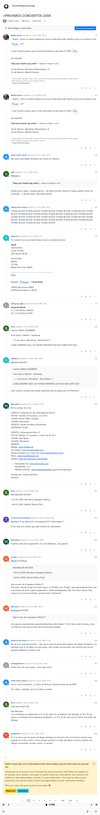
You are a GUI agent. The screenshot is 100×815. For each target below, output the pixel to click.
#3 (96, 155)
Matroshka (15, 404)
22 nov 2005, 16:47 (47, 518)
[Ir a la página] (56, 800)
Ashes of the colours (19, 155)
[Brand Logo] (7, 6)
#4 (96, 172)
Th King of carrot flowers (20, 518)
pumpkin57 (15, 734)
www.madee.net (25, 447)
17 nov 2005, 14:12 (43, 155)
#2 (96, 95)
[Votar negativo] (90, 88)
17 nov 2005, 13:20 (39, 35)
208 (62, 800)
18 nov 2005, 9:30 (39, 304)
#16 (96, 640)
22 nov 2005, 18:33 (35, 607)
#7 (96, 304)
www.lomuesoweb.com (33, 450)
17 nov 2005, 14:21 (43, 207)
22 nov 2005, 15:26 (31, 491)
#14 (96, 557)
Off (5, 21)
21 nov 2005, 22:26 (36, 404)
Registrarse (10, 791)
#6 (96, 236)
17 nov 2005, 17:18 (35, 236)
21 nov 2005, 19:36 (36, 359)
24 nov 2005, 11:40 (43, 681)
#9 (96, 359)
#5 (96, 207)
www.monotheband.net (28, 456)
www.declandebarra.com (51, 453)
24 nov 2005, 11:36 (43, 640)
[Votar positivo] (81, 88)
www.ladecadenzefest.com (43, 469)
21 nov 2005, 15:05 (31, 327)
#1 (96, 35)
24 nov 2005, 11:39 (40, 663)
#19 (96, 703)
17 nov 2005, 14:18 (30, 172)
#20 (95, 734)
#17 (96, 663)
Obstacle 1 (15, 236)
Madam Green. (16, 35)
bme (12, 327)
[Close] (94, 763)
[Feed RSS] (45, 21)
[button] (3, 811)
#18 (96, 681)
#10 (96, 404)
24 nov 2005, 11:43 (31, 703)
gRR (12, 172)
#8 (96, 327)
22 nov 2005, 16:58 (36, 540)
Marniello (14, 607)
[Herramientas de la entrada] (95, 88)
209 (70, 800)
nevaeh (14, 557)
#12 (96, 518)
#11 (96, 491)
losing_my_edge (17, 304)
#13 (96, 540)
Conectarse (23, 791)
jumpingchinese (17, 663)
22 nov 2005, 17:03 (33, 557)
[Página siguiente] (77, 800)
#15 (96, 607)
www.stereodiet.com (39, 463)
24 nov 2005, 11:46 (36, 734)
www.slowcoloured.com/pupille (32, 459)
